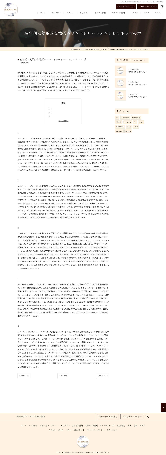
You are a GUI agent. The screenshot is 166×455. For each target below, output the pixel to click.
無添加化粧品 (136, 118)
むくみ (136, 127)
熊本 (117, 118)
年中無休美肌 (120, 127)
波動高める (119, 131)
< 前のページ (24, 375)
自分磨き (128, 131)
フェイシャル (125, 118)
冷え (135, 122)
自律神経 (118, 122)
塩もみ (141, 122)
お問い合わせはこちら (126, 6)
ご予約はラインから (147, 6)
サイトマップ (112, 430)
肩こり (129, 127)
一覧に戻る (63, 375)
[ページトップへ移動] (147, 416)
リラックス (127, 122)
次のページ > (102, 375)
